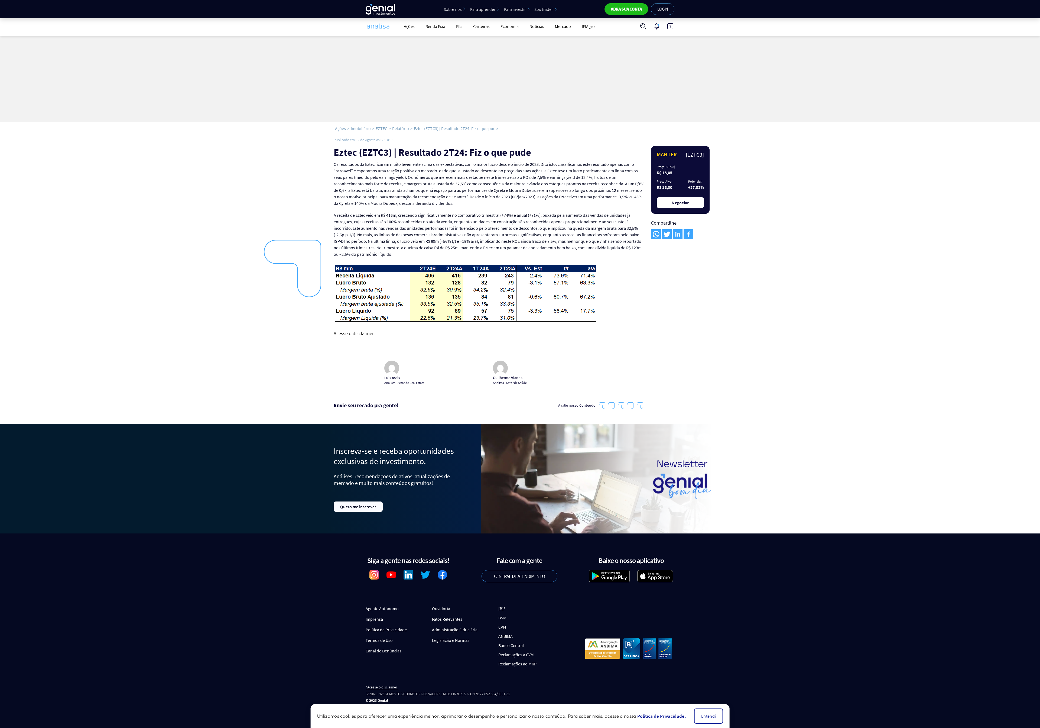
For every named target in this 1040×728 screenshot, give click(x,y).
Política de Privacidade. (661, 716)
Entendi (708, 716)
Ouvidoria (441, 608)
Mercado (563, 26)
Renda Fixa (435, 26)
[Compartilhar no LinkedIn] (677, 234)
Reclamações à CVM (516, 654)
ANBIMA (505, 636)
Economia (509, 26)
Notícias (536, 26)
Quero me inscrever (358, 506)
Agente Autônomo (382, 608)
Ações (409, 26)
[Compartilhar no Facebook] (688, 234)
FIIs (459, 26)
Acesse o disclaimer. (354, 333)
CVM (502, 627)
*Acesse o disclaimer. (382, 687)
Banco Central (511, 645)
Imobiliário (361, 128)
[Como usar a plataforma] (670, 26)
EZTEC (381, 128)
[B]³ (501, 608)
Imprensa (374, 619)
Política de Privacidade (386, 629)
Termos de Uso (379, 640)
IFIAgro (588, 26)
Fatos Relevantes (447, 619)
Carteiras (481, 26)
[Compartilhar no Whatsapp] (656, 234)
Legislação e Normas (450, 640)
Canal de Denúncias (383, 650)
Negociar (680, 202)
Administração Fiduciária (454, 629)
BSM (502, 617)
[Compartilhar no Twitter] (667, 234)
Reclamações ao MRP (517, 663)
